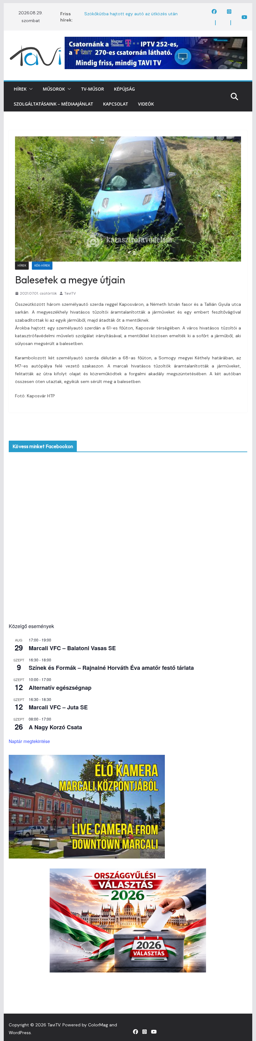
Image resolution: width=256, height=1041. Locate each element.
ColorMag (98, 1025)
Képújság (124, 89)
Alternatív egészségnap (60, 688)
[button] (30, 89)
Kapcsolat (115, 104)
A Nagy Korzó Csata (55, 727)
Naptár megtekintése (29, 741)
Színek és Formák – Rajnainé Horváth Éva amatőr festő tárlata (111, 668)
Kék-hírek (42, 265)
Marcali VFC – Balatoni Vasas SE (72, 648)
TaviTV (70, 293)
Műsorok (54, 89)
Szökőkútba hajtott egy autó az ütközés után (131, 14)
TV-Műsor (92, 89)
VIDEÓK (146, 104)
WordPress (20, 1032)
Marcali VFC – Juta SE (58, 707)
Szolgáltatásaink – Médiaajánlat (53, 104)
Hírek (20, 89)
